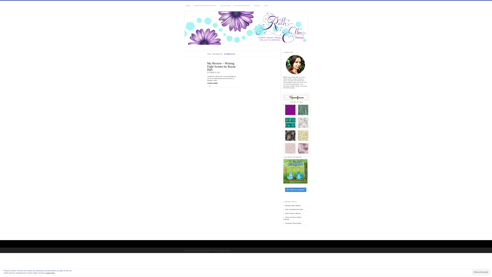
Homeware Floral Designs (293, 223)
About (188, 5)
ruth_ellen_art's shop (296, 102)
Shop (266, 5)
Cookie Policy (50, 273)
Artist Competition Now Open (294, 209)
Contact (257, 5)
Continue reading (212, 84)
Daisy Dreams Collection (293, 213)
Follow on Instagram (297, 190)
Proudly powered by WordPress (195, 250)
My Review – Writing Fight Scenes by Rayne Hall (221, 66)
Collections (225, 5)
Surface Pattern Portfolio (205, 5)
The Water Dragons (242, 5)
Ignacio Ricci (225, 250)
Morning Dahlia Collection (293, 205)
